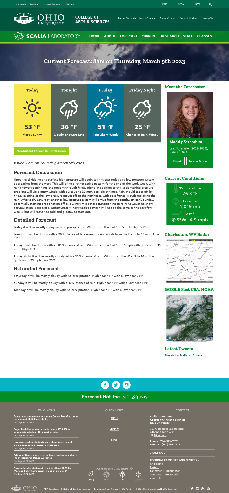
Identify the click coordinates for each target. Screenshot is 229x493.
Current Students (189, 18)
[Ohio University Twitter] (191, 488)
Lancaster (156, 470)
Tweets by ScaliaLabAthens (183, 355)
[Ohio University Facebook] (186, 488)
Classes (204, 36)
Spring (91, 480)
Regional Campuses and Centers (174, 460)
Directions (160, 435)
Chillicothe (156, 463)
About (110, 36)
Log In (33, 4)
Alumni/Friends (168, 18)
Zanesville (156, 478)
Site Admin (127, 489)
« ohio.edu (21, 4)
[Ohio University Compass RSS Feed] (202, 488)
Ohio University (159, 422)
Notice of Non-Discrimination (76, 489)
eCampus (70, 4)
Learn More (198, 161)
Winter (138, 480)
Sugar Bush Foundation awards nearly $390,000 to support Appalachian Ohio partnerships (42, 431)
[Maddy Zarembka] (190, 136)
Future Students (127, 18)
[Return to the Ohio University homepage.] (39, 18)
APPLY (181, 4)
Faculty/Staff (208, 18)
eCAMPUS (157, 453)
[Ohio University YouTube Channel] (208, 488)
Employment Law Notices (106, 489)
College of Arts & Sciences (92, 19)
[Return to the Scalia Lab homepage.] (20, 36)
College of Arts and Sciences (167, 419)
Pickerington (173, 470)
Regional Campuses (52, 4)
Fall (122, 480)
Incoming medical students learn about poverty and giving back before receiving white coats (43, 443)
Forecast (128, 36)
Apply (114, 429)
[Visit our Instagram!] (127, 385)
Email (177, 161)
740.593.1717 (135, 397)
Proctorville (172, 474)
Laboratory (53, 36)
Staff (188, 36)
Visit (114, 418)
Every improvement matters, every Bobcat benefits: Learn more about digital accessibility (46, 418)
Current (149, 36)
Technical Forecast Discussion (41, 151)
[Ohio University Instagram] (197, 488)
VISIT (164, 4)
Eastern (154, 467)
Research (170, 36)
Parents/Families (147, 18)
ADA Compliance (52, 489)
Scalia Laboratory (161, 416)
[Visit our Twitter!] (116, 385)
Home (94, 36)
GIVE (197, 4)
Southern (156, 474)
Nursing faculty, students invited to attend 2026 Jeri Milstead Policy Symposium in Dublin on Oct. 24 (43, 469)
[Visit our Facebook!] (105, 385)
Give (114, 440)
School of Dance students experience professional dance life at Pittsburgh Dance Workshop (45, 456)
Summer (106, 480)
